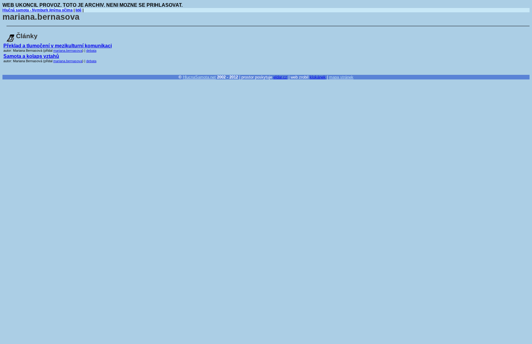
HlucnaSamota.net (199, 77)
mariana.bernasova (67, 50)
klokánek (318, 77)
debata (91, 50)
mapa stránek (341, 77)
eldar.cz (280, 77)
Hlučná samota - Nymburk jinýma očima (37, 10)
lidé (78, 10)
